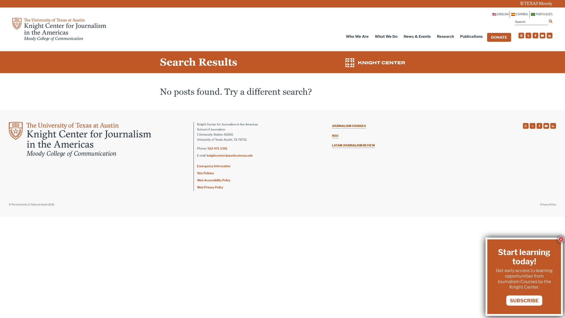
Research (445, 36)
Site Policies (205, 173)
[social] (521, 35)
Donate (499, 37)
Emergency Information (213, 166)
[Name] (551, 21)
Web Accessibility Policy (213, 180)
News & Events (417, 36)
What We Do (386, 36)
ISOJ (335, 135)
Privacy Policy (548, 204)
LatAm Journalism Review (353, 145)
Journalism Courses (349, 126)
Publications (471, 36)
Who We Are (357, 36)
